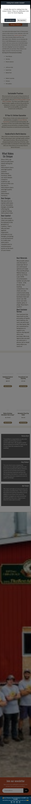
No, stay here (21, 20)
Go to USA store (10, 20)
